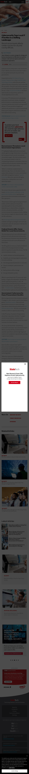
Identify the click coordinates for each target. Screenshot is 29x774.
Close (25, 364)
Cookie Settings (14, 771)
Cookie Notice (12, 767)
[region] (14, 764)
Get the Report (14, 382)
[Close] (27, 756)
